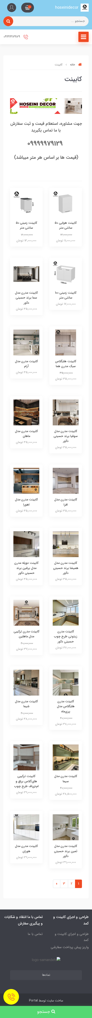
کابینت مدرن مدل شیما (26, 704)
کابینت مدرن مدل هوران (26, 848)
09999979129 (12, 36)
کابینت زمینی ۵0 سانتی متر (26, 225)
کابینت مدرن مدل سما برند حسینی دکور (26, 297)
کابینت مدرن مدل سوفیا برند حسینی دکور (66, 436)
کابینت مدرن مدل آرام (26, 364)
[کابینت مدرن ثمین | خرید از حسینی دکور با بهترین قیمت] (66, 827)
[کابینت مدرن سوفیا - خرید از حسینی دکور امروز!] (66, 412)
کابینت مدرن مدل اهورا (26, 502)
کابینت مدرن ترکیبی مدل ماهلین (26, 634)
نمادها (46, 975)
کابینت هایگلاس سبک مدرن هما (65, 364)
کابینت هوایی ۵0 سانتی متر (66, 225)
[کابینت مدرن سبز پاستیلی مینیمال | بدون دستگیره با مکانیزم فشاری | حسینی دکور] (66, 682)
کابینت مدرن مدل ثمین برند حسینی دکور (65, 851)
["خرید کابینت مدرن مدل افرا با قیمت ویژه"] (66, 480)
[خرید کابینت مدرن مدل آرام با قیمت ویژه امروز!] (26, 342)
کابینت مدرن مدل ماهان (26, 434)
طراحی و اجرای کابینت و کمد (72, 937)
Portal (33, 1000)
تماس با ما (35, 934)
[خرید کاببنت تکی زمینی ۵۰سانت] (26, 204)
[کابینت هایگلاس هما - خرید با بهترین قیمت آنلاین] (66, 342)
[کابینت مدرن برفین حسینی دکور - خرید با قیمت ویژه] (26, 544)
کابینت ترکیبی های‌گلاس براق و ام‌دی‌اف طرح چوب (26, 781)
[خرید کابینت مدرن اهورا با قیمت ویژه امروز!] (26, 480)
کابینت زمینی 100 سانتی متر (65, 295)
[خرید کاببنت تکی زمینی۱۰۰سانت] (66, 274)
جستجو (44, 1012)
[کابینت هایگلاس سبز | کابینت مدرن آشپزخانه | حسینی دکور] (66, 757)
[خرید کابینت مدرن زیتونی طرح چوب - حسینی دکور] (66, 612)
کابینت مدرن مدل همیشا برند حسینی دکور (65, 567)
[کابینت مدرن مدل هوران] (26, 827)
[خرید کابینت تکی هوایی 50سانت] (66, 204)
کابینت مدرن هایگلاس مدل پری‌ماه (66, 706)
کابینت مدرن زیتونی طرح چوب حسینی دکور (65, 636)
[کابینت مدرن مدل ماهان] (26, 412)
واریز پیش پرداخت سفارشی (70, 947)
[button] (27, 8)
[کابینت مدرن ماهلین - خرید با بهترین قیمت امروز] (26, 612)
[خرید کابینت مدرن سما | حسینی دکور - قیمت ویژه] (26, 274)
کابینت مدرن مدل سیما (65, 779)
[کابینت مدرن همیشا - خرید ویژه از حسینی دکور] (66, 544)
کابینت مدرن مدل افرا (65, 502)
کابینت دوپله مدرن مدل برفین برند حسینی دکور (26, 567)
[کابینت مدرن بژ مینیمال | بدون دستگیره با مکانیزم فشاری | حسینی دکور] (26, 682)
